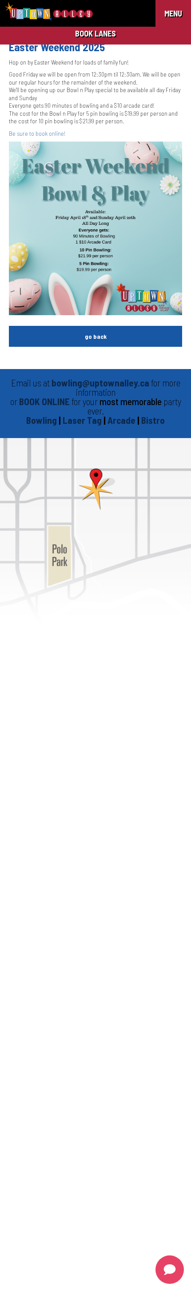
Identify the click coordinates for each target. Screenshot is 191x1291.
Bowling (41, 420)
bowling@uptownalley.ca (100, 382)
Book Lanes (95, 33)
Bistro (153, 420)
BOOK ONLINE (44, 401)
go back (96, 336)
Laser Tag (83, 420)
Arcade (122, 420)
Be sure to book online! (37, 133)
